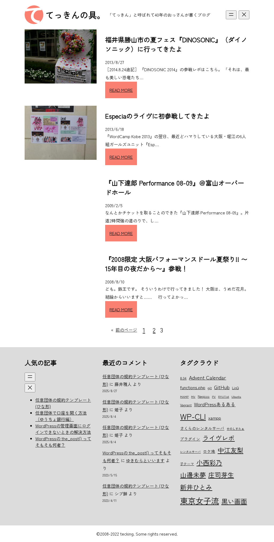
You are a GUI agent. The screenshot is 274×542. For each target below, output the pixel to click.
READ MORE (121, 90)
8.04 (183, 378)
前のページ (124, 330)
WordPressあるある (214, 404)
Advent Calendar (207, 377)
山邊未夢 (193, 474)
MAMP (184, 397)
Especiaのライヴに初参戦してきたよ (157, 115)
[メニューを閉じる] (244, 14)
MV (193, 397)
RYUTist (223, 397)
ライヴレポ (219, 437)
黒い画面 (234, 501)
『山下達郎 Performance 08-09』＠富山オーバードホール (174, 187)
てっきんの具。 (75, 15)
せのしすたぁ (235, 429)
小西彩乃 (209, 462)
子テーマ (187, 463)
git (210, 387)
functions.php (192, 387)
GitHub (222, 387)
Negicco (204, 396)
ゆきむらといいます (145, 460)
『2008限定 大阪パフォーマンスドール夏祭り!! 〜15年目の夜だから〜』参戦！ (176, 263)
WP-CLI (193, 416)
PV (214, 397)
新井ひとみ (196, 487)
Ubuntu (236, 397)
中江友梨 (230, 450)
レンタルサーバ (190, 452)
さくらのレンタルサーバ (202, 428)
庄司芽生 (221, 474)
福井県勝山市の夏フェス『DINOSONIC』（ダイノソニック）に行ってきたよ (176, 44)
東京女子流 (199, 500)
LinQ (235, 387)
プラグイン (190, 439)
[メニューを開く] (231, 14)
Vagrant (186, 404)
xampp (214, 418)
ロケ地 (209, 451)
